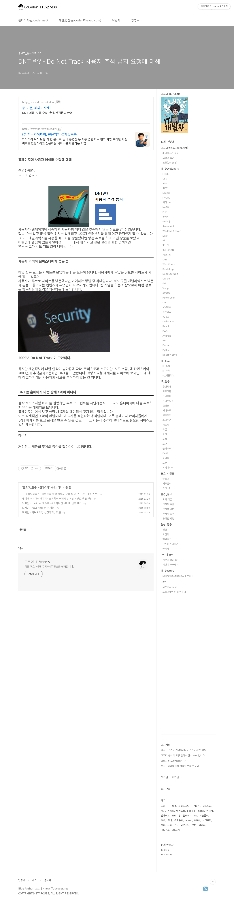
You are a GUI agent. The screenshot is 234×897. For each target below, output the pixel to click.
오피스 (166, 434)
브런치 (116, 20)
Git (164, 240)
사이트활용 (168, 401)
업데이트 (165, 815)
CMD (165, 302)
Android (167, 335)
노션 (165, 462)
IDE (164, 283)
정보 (165, 529)
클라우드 (167, 448)
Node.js (167, 221)
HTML (166, 173)
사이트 (197, 806)
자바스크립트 (185, 806)
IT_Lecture (167, 570)
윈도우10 (178, 820)
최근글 (164, 777)
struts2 (166, 292)
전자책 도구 (168, 513)
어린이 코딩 (167, 554)
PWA (165, 331)
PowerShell (169, 297)
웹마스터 (44, 487)
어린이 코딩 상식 (171, 559)
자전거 (166, 534)
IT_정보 (165, 360)
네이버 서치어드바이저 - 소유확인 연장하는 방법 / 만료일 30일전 (57, 498)
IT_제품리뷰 (168, 375)
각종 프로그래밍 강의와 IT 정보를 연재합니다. (49, 566)
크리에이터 (168, 467)
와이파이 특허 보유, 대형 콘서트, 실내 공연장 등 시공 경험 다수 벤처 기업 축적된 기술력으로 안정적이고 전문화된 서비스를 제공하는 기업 (74, 141)
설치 (163, 825)
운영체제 (167, 386)
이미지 (202, 825)
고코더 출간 (168, 158)
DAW (165, 453)
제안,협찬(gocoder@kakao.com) (80, 20)
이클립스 (203, 815)
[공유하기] (32, 468)
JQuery (176, 829)
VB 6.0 (166, 316)
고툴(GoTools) (170, 162)
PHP (165, 212)
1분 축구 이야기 (170, 544)
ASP (165, 183)
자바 (170, 820)
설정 (174, 806)
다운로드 (185, 825)
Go (164, 340)
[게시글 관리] (36, 468)
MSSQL (166, 192)
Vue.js (166, 288)
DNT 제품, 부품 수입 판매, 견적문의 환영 (47, 112)
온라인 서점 (168, 518)
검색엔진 (167, 415)
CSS (165, 178)
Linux (165, 235)
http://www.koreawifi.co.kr (39, 128)
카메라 (166, 548)
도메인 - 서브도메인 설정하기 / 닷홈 (41, 512)
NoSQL (166, 207)
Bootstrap (168, 269)
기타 (163, 581)
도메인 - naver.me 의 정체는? (39, 507)
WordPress (169, 264)
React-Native (170, 354)
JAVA (165, 216)
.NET (165, 188)
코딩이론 (167, 307)
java (195, 815)
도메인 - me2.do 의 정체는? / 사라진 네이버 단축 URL (52, 503)
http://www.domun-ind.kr (38, 102)
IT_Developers (170, 168)
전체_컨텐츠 (168, 141)
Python (166, 350)
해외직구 (167, 539)
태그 (34, 880)
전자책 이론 (168, 509)
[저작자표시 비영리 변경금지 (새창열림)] (61, 468)
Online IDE (168, 321)
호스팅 (166, 245)
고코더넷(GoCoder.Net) (174, 148)
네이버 (209, 810)
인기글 (175, 777)
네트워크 (167, 312)
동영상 (166, 458)
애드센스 (167, 483)
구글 (176, 825)
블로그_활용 (30, 487)
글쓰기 (47, 880)
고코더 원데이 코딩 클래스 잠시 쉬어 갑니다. (183, 755)
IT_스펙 (166, 370)
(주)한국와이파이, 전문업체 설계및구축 (49, 134)
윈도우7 (187, 815)
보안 (165, 443)
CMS (165, 259)
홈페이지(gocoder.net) (33, 20)
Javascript (168, 226)
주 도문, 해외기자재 (36, 107)
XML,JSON (168, 250)
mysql (189, 820)
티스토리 (207, 806)
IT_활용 (165, 381)
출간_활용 (166, 494)
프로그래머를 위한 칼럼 (174, 591)
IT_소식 (166, 366)
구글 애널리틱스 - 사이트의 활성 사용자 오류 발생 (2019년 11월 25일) (60, 494)
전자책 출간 (168, 504)
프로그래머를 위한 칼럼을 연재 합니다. (180, 766)
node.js (191, 810)
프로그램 (167, 391)
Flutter (166, 345)
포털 (165, 439)
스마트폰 (167, 420)
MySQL (166, 197)
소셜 (165, 429)
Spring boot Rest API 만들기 (178, 575)
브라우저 (167, 396)
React (166, 326)
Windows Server (172, 231)
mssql (201, 810)
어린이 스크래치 (171, 564)
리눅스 (170, 810)
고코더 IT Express (37, 561)
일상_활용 (166, 524)
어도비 (166, 424)
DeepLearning (170, 273)
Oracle (166, 278)
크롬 (169, 825)
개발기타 (167, 254)
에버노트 (167, 410)
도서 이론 (167, 499)
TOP (213, 882)
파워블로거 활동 (171, 153)
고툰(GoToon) (170, 587)
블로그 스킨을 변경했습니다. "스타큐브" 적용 (183, 750)
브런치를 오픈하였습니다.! (174, 760)
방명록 (135, 20)
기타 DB (167, 202)
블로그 (166, 478)
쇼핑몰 (166, 405)
